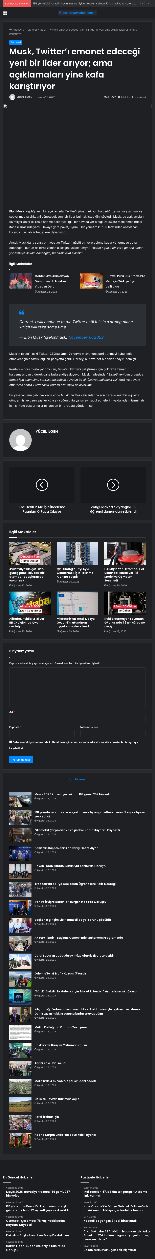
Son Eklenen (78, 779)
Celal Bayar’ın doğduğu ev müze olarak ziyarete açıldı (74, 956)
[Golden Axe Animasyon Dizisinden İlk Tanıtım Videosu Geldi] (20, 281)
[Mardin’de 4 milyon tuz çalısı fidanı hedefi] (20, 1086)
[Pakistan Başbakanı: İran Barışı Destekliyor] (20, 853)
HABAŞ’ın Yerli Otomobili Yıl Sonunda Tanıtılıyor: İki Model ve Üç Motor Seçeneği (124, 574)
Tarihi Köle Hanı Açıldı (50, 1063)
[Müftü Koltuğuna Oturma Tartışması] (20, 1032)
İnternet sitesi (89, 727)
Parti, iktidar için (47, 1117)
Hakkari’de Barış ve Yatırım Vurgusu (61, 1045)
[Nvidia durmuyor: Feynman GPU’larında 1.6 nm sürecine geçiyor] (125, 603)
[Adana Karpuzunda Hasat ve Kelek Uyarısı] (20, 1140)
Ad (12, 712)
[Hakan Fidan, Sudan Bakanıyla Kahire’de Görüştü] (20, 871)
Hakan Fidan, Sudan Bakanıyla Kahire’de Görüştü (71, 866)
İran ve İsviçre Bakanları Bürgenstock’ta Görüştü (70, 902)
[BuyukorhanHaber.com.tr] (77, 13)
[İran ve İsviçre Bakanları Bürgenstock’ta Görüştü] (20, 907)
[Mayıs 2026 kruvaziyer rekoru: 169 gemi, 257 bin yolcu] (20, 799)
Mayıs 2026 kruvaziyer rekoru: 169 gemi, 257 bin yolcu (73, 794)
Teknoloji (31, 29)
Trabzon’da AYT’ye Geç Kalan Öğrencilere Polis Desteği (75, 884)
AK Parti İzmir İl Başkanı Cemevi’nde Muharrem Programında (79, 938)
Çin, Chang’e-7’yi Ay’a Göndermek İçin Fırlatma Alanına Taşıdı (75, 573)
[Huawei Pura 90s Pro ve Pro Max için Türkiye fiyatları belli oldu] (91, 281)
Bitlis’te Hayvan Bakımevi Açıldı (57, 1099)
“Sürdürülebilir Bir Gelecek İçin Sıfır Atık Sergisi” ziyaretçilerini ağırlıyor (86, 991)
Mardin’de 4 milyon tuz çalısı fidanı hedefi (65, 1081)
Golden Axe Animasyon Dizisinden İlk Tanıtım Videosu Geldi (52, 281)
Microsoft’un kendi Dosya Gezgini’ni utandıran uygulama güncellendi (76, 622)
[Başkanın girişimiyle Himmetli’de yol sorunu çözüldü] (20, 925)
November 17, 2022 (86, 337)
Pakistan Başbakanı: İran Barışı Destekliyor (66, 848)
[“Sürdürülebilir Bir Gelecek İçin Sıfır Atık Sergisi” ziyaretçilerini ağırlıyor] (20, 997)
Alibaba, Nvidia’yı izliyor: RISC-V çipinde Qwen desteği (27, 622)
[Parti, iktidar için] (20, 1122)
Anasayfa (18, 29)
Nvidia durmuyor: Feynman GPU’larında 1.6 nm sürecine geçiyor (124, 622)
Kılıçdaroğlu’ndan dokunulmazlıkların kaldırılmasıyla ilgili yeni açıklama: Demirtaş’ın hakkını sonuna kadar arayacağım (88, 1011)
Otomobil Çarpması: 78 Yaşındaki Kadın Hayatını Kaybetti (68, 3)
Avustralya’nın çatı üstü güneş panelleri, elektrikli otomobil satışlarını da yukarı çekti (27, 574)
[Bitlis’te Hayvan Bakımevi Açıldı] (20, 1104)
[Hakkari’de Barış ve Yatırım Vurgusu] (20, 1050)
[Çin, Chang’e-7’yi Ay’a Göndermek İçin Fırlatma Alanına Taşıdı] (77, 553)
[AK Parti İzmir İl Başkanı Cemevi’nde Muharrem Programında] (20, 943)
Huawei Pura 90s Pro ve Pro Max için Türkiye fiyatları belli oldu (125, 281)
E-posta (15, 727)
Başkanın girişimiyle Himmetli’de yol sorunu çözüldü (73, 920)
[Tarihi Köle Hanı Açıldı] (20, 1068)
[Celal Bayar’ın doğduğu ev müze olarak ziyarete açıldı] (20, 961)
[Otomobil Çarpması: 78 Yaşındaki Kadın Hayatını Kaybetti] (20, 835)
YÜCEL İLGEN (24, 97)
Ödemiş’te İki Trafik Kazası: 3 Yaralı (60, 973)
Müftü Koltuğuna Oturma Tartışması (61, 1027)
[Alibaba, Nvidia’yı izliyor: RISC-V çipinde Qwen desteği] (30, 603)
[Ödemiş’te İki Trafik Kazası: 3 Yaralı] (20, 979)
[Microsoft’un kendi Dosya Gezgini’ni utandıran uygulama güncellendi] (77, 603)
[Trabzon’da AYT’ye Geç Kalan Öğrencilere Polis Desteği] (20, 889)
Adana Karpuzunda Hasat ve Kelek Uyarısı (65, 1135)
